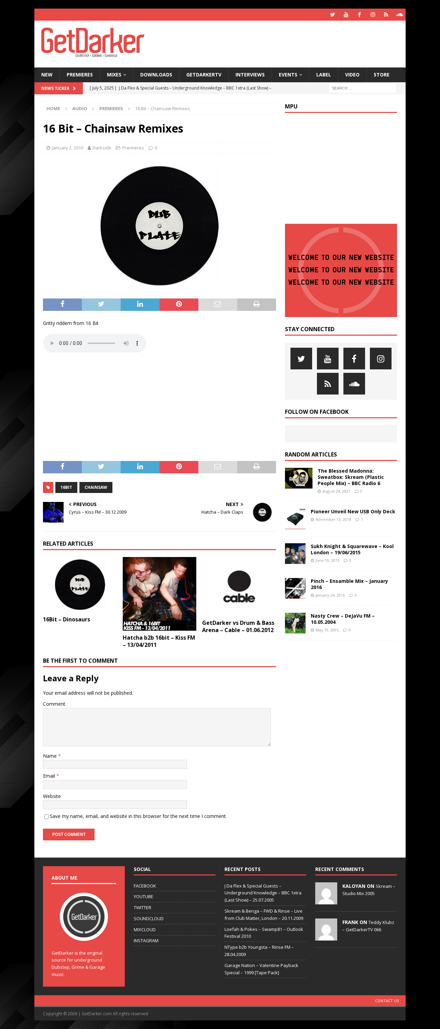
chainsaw (96, 487)
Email (49, 776)
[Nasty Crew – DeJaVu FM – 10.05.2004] (295, 623)
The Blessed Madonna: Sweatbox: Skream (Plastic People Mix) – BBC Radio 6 (351, 477)
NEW (47, 74)
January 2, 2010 (67, 148)
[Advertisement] (286, 43)
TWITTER (142, 907)
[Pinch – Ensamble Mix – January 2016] (295, 588)
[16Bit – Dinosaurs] (80, 584)
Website (52, 796)
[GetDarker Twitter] (333, 15)
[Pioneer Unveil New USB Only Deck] (295, 518)
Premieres (80, 74)
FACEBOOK (145, 886)
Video (352, 74)
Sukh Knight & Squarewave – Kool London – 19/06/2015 (352, 549)
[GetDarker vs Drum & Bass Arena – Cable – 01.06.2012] (239, 586)
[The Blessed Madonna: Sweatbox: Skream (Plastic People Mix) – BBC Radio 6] (298, 478)
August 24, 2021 (336, 491)
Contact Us (387, 1000)
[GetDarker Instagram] (373, 15)
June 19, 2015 (327, 560)
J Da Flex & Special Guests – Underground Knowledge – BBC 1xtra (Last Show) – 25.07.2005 (262, 893)
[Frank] (326, 937)
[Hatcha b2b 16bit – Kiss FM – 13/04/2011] (160, 594)
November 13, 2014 (333, 519)
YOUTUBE (143, 896)
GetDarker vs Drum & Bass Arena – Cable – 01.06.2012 (238, 626)
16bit (66, 487)
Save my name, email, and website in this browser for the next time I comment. (138, 816)
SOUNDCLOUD (149, 918)
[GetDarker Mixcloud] (386, 15)
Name (50, 756)
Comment (54, 704)
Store (381, 74)
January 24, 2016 (330, 595)
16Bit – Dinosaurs (66, 619)
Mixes (114, 74)
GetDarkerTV (203, 74)
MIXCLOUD (145, 929)
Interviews (250, 74)
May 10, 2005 (327, 629)
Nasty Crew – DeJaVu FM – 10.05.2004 (343, 618)
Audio (79, 108)
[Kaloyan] (326, 900)
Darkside (101, 148)
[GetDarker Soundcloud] (400, 15)
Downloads (156, 74)
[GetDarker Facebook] (359, 15)
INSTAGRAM (146, 940)
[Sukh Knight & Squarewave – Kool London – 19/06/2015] (295, 553)
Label (323, 74)
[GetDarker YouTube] (346, 15)
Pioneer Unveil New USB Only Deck (353, 511)
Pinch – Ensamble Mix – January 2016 (349, 584)
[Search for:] (362, 87)
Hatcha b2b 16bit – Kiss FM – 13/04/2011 (159, 641)
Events (288, 74)
